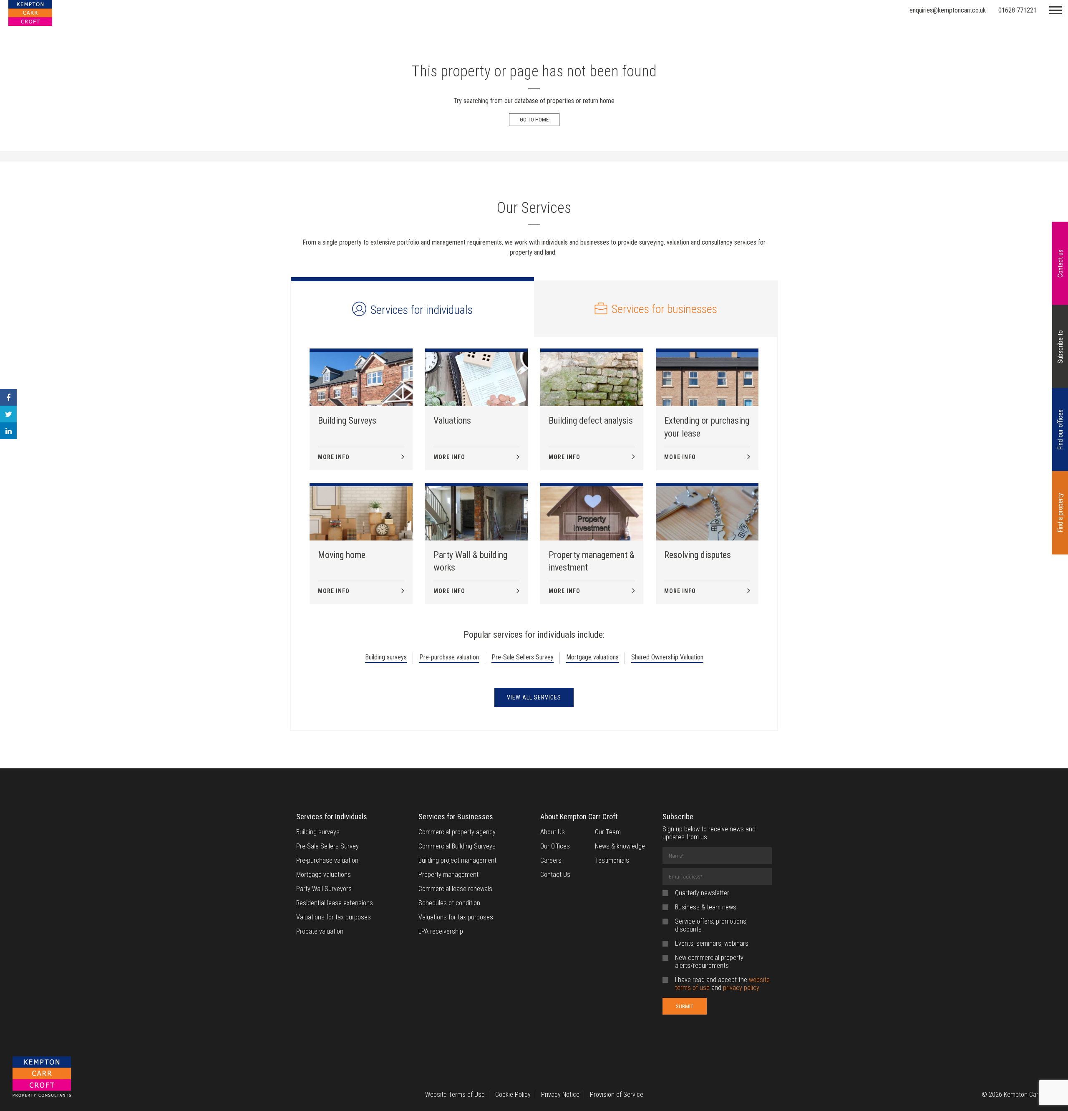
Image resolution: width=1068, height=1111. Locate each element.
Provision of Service (616, 1094)
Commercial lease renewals (455, 889)
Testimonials (612, 860)
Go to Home (534, 119)
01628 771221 (1017, 10)
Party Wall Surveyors (324, 889)
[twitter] (8, 414)
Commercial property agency (457, 832)
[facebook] (8, 397)
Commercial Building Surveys (457, 846)
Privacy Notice (560, 1094)
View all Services (534, 697)
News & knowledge (620, 846)
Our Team (608, 832)
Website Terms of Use (455, 1094)
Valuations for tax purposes (333, 917)
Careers (551, 860)
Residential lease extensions (334, 903)
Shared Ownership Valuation (667, 657)
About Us (552, 832)
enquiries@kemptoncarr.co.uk (947, 10)
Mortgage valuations (592, 657)
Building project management (457, 860)
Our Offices (555, 846)
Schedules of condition (449, 903)
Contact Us (555, 875)
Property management (448, 875)
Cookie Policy (513, 1094)
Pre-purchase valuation (449, 657)
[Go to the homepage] (42, 1077)
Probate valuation (319, 931)
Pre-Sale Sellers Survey (522, 657)
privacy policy (741, 988)
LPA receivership (440, 931)
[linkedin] (8, 430)
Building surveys (386, 657)
